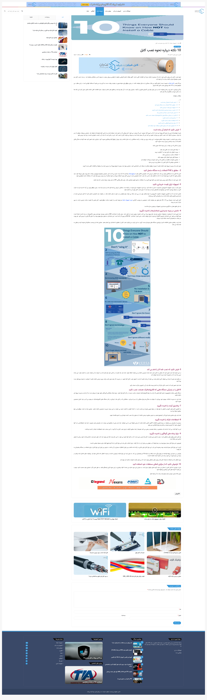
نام (180, 609)
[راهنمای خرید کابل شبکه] (62, 40)
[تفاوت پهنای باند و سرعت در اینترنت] (62, 69)
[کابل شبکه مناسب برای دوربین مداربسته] (91, 541)
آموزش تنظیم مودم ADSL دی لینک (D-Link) (122, 650)
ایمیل (179, 615)
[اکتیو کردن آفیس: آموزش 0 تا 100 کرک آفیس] (137, 659)
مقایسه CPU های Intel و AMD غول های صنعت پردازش (119, 672)
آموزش (177, 494)
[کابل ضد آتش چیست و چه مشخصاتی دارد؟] (62, 76)
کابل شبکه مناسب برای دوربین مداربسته (99, 553)
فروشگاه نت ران (126, 11)
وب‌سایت (123, 615)
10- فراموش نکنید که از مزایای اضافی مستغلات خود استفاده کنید (162, 126)
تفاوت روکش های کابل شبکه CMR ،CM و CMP (133, 576)
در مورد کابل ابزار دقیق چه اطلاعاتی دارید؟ (98, 576)
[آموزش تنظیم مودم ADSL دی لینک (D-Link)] (137, 652)
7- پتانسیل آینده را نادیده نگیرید (170, 118)
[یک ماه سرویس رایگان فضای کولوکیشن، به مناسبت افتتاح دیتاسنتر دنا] (62, 25)
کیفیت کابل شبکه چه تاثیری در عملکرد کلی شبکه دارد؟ (45, 30)
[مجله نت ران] (199, 11)
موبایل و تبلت (108, 11)
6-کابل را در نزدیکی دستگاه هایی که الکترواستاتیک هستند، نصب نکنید (161, 115)
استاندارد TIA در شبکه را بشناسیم (49, 52)
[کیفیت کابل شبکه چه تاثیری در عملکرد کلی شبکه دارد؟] (62, 33)
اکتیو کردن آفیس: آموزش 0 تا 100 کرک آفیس (121, 657)
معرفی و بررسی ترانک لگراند (174, 576)
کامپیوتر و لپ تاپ (117, 11)
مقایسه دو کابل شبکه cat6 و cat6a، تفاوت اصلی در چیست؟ (43, 45)
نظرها (31, 17)
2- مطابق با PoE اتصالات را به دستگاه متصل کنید (166, 105)
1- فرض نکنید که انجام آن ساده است (169, 102)
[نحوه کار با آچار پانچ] (127, 541)
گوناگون (92, 11)
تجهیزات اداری (59, 663)
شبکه (88, 11)
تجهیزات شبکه (100, 11)
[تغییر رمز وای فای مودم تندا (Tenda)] (164, 541)
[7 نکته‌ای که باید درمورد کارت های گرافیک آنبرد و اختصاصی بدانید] (137, 667)
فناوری (61, 650)
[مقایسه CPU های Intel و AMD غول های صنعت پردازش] (137, 674)
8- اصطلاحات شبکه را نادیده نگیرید (169, 120)
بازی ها (60, 661)
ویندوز (61, 656)
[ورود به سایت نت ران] (103, 4)
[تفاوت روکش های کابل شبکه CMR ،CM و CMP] (127, 565)
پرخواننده (47, 17)
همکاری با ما (178, 653)
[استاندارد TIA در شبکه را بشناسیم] (62, 54)
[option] (84, 651)
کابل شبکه (171, 83)
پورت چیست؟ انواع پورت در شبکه (49, 59)
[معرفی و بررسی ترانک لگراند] (164, 565)
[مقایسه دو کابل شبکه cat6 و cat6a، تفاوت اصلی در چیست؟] (62, 47)
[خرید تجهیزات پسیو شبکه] (127, 483)
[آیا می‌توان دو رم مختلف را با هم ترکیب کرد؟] (137, 645)
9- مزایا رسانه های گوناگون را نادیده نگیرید (167, 123)
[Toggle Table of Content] (180, 100)
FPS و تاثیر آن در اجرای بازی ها (125, 679)
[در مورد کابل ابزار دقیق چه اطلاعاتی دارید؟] (91, 565)
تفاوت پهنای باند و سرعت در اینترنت (49, 66)
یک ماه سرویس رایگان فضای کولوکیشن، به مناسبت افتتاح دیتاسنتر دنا (42, 24)
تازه (63, 17)
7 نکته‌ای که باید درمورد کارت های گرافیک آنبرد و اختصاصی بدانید (118, 665)
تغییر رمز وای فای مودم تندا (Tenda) (172, 553)
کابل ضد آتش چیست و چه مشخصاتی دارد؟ (47, 74)
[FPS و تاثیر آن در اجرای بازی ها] (137, 680)
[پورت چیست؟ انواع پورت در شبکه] (62, 62)
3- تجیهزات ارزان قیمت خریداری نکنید (168, 107)
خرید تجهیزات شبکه (127, 200)
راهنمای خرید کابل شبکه (51, 38)
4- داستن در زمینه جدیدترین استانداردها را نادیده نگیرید (164, 110)
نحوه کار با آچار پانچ (140, 553)
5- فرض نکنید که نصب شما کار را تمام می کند (167, 113)
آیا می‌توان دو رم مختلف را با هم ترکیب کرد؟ (122, 643)
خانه (179, 43)
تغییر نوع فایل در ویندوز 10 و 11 (92, 658)
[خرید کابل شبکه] (127, 65)
